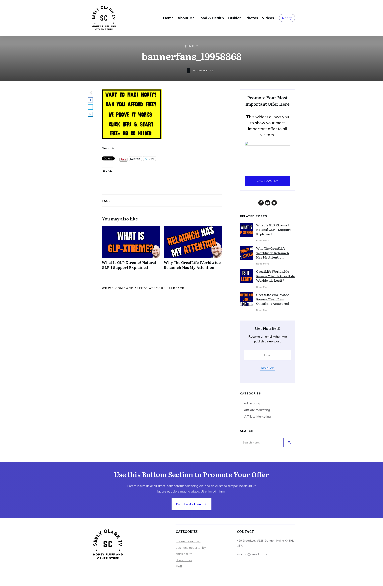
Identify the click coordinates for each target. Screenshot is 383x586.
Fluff (179, 566)
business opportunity (191, 548)
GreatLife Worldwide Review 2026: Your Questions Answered (272, 299)
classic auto (184, 554)
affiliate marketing (257, 410)
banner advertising (189, 541)
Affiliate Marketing (257, 416)
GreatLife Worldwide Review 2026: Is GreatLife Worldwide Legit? (275, 276)
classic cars (184, 560)
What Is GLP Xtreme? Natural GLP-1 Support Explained (131, 250)
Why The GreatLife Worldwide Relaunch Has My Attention (193, 250)
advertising (252, 403)
